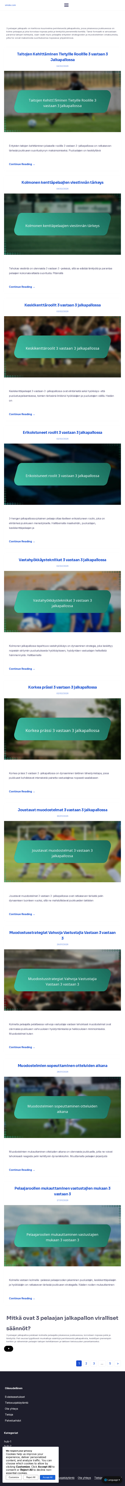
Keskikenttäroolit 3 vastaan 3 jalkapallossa (62, 305)
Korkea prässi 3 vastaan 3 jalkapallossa (62, 687)
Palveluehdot (13, 1420)
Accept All (47, 1477)
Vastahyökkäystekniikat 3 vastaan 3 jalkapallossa (62, 560)
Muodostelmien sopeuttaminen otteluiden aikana (62, 1066)
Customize (14, 1477)
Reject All (30, 1477)
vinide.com (10, 5)
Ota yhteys (11, 1408)
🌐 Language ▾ (112, 1480)
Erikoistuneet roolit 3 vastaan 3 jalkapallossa (62, 432)
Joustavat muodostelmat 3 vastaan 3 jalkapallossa (62, 810)
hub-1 (7, 1441)
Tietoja (9, 1414)
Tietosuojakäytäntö (16, 1402)
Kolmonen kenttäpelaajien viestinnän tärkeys (62, 182)
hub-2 (7, 1446)
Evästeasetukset (15, 1396)
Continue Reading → (22, 164)
